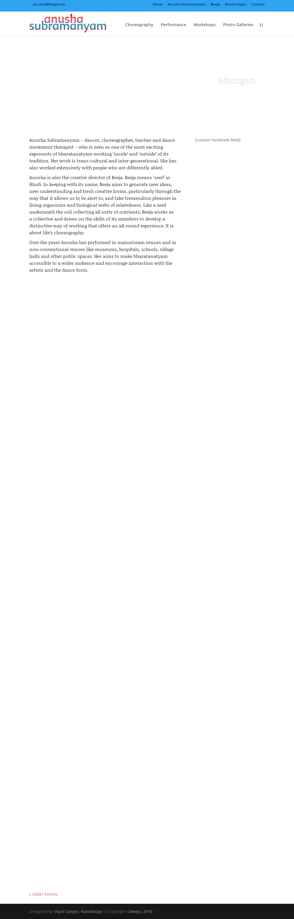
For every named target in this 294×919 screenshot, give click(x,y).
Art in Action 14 (53, 447)
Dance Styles (235, 5)
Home (158, 5)
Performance (173, 25)
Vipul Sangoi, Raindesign (78, 911)
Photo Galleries (238, 25)
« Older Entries (43, 894)
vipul (45, 457)
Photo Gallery (97, 457)
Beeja (215, 5)
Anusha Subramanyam (187, 5)
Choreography (139, 25)
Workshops (205, 25)
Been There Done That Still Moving (77, 648)
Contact (258, 5)
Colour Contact (53, 849)
